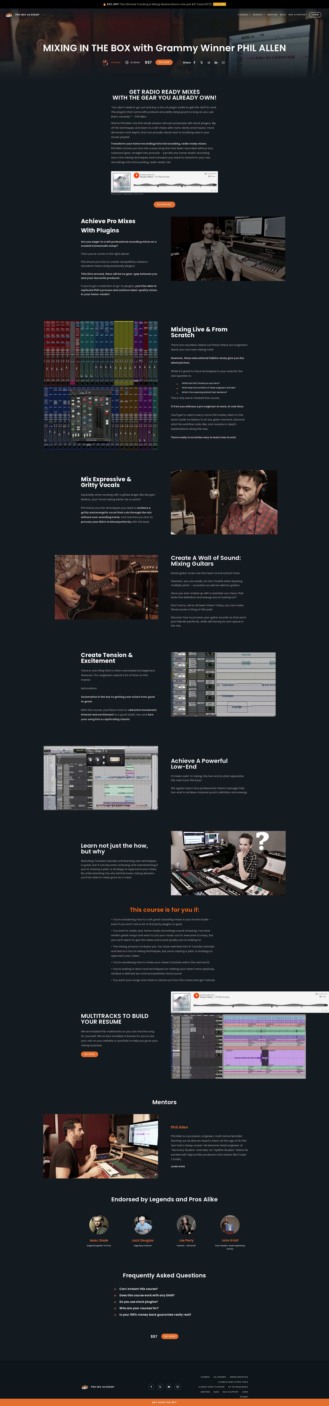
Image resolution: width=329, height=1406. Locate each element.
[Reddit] (208, 62)
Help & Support (230, 1392)
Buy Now (164, 62)
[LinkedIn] (216, 62)
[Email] (223, 62)
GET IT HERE (219, 4)
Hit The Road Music (238, 1387)
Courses (205, 1377)
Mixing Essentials (239, 1377)
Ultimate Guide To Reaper (212, 1387)
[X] (201, 62)
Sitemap (244, 1397)
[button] (164, 1289)
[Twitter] (160, 1387)
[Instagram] (178, 1387)
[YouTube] (169, 1387)
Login (245, 1392)
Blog (216, 1392)
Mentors (205, 1392)
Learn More (178, 1166)
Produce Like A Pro (116, 194)
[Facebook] (194, 62)
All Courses (220, 1377)
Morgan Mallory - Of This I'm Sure (133, 194)
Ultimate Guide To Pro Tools (233, 1382)
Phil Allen (115, 62)
